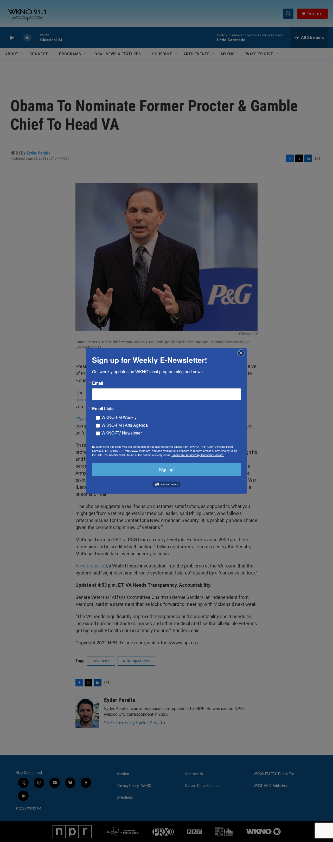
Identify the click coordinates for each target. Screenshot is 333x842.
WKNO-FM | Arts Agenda (124, 425)
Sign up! (166, 469)
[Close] (242, 353)
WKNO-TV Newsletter (121, 433)
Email (97, 383)
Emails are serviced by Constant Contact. (197, 455)
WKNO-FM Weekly (119, 417)
